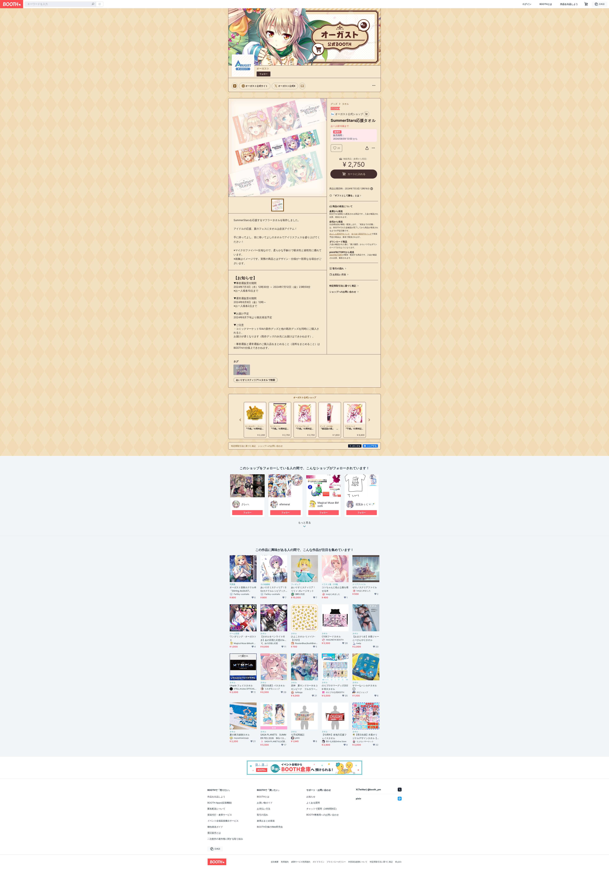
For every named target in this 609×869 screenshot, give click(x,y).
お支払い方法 (339, 274)
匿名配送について (216, 808)
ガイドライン (318, 862)
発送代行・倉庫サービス (219, 814)
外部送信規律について (357, 862)
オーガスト (263, 68)
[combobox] (60, 4)
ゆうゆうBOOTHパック (361, 234)
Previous (240, 419)
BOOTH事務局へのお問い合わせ (322, 814)
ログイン (526, 4)
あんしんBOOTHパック (339, 234)
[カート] (366, 114)
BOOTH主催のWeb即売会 (270, 826)
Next (369, 419)
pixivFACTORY (335, 255)
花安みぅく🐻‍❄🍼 (365, 504)
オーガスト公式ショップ (304, 397)
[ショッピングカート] (586, 4)
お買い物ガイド (264, 802)
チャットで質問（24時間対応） (322, 808)
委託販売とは (214, 832)
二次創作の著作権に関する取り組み (225, 838)
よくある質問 (313, 802)
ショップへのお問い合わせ (342, 291)
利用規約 (285, 862)
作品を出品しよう (569, 4)
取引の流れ (338, 268)
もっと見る (304, 522)
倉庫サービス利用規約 (300, 862)
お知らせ (310, 796)
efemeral (284, 504)
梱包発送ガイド (215, 826)
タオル (345, 103)
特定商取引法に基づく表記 (342, 285)
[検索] (93, 4)
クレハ (245, 504)
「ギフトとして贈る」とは (346, 195)
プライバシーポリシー (336, 862)
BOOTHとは (546, 4)
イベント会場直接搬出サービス (223, 820)
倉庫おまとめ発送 (266, 820)
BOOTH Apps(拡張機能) (219, 802)
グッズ (334, 103)
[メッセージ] (302, 86)
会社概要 (274, 862)
